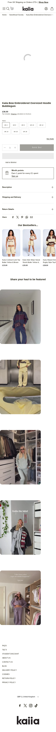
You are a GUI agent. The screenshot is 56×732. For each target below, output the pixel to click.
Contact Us (7, 662)
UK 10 (32, 125)
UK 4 (5, 125)
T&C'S (4, 650)
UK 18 (25, 131)
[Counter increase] (15, 147)
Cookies (6, 674)
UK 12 (41, 125)
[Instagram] (30, 705)
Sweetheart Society (16, 15)
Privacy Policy (9, 682)
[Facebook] (13, 217)
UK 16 (16, 131)
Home (4, 15)
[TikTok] (36, 705)
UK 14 (6, 131)
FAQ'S (4, 646)
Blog (4, 666)
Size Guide (50, 139)
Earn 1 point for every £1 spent (25, 173)
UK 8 (23, 125)
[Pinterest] (22, 217)
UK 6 (14, 125)
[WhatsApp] (27, 217)
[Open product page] (11, 243)
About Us (6, 658)
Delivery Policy (9, 670)
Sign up (15, 176)
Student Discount (10, 654)
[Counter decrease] (4, 147)
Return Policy (8, 678)
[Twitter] (17, 217)
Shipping (13, 114)
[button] (4, 8)
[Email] (31, 217)
